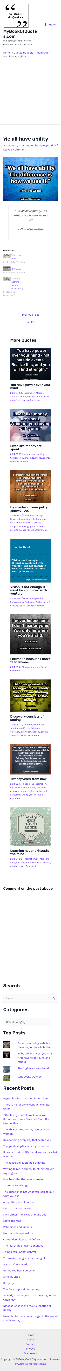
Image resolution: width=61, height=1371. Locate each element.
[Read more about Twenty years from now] (30, 759)
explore (31, 791)
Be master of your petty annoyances (28, 508)
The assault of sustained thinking (24, 1162)
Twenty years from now (28, 779)
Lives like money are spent (26, 447)
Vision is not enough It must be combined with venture (28, 590)
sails (12, 794)
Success (35, 522)
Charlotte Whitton (30, 145)
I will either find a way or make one (24, 1214)
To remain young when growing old (25, 1258)
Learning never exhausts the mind (29, 852)
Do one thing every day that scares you (27, 1139)
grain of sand (37, 526)
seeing (44, 731)
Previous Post (30, 314)
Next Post (30, 322)
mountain (15, 530)
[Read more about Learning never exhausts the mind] (30, 826)
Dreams (14, 519)
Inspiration (49, 145)
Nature (31, 787)
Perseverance (17, 602)
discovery (15, 731)
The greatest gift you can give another (26, 1146)
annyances (15, 526)
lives (31, 457)
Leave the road (12, 1220)
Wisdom (35, 728)
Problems (41, 519)
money (38, 457)
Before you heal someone (19, 1270)
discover (14, 791)
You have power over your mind (30, 386)
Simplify (8, 1283)
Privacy (30, 1348)
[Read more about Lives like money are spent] (30, 425)
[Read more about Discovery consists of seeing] (30, 695)
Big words (16, 269)
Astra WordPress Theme (32, 1363)
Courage (38, 515)
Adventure (28, 515)
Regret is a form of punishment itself (26, 1098)
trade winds (22, 794)
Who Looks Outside (30, 1076)
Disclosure (30, 1353)
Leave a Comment (14, 149)
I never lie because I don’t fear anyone (30, 660)
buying (24, 457)
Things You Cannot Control (19, 1251)
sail (45, 791)
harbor (39, 791)
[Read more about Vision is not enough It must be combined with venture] (30, 560)
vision (22, 605)
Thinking (14, 735)
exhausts (36, 862)
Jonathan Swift (18, 728)
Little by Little (11, 1276)
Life (37, 454)
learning (46, 862)
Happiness (28, 783)
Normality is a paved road (19, 1233)
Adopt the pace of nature (18, 1202)
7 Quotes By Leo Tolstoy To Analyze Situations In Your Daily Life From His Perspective (26, 1119)
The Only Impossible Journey (21, 1289)
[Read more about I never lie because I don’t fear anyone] (30, 634)
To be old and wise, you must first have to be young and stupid (36, 1057)
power (46, 396)
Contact (30, 1344)
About (30, 1339)
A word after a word (15, 1264)
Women (31, 396)
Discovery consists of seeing (27, 718)
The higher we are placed (33, 1068)
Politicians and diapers (17, 1226)
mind (39, 396)
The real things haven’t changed (23, 1245)
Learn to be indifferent (17, 1208)
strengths (15, 400)
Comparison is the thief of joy (21, 1239)
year (31, 794)
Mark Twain (21, 787)
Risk (12, 522)
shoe (23, 530)
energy (25, 526)
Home (30, 1335)
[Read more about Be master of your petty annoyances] (30, 486)
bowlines (41, 787)
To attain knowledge (15, 1185)
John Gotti (40, 667)
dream (23, 791)
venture (14, 605)
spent (46, 457)
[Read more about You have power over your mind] (30, 363)
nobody (36, 731)
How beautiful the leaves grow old (24, 1179)
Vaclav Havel (41, 602)
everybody (26, 731)
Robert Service (23, 522)
